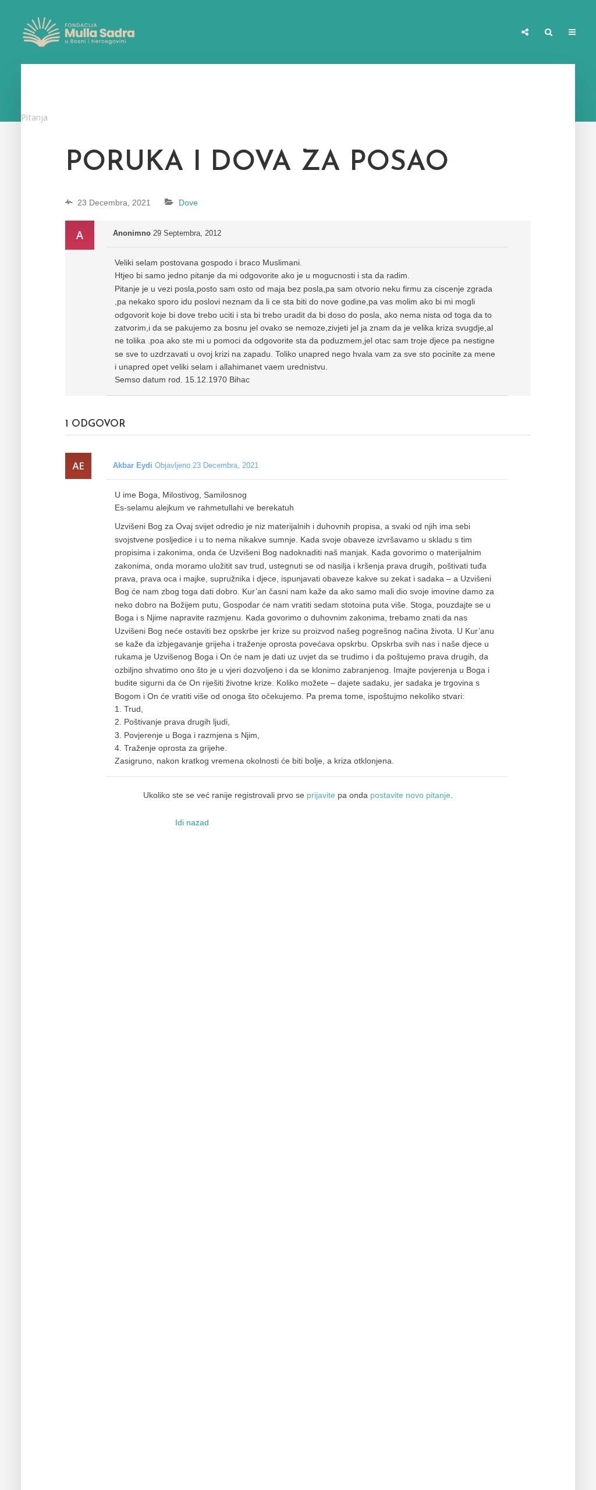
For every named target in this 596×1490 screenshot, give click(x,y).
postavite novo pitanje (410, 795)
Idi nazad (192, 822)
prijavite (321, 795)
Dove (188, 202)
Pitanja (34, 117)
